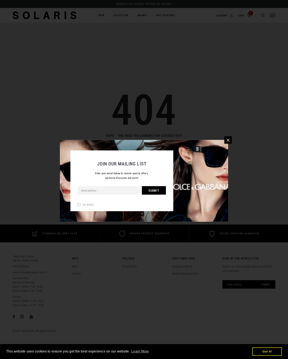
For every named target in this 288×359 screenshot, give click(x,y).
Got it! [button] (267, 351)
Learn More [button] (140, 351)
